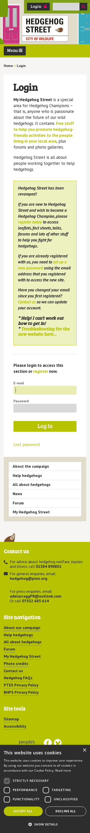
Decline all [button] (66, 811)
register (40, 371)
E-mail (19, 383)
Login (36, 6)
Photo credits (16, 663)
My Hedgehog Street (31, 511)
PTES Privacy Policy (21, 684)
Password (21, 401)
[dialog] (45, 789)
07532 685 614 (35, 600)
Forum (18, 502)
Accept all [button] (23, 811)
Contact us (27, 302)
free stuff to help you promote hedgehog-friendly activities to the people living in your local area (44, 132)
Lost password (27, 444)
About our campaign (22, 627)
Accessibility (15, 726)
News (17, 493)
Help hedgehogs (27, 475)
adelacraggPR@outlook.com (36, 596)
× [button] (84, 750)
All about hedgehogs (31, 484)
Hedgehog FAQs (18, 677)
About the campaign (31, 466)
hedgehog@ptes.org (28, 578)
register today (30, 222)
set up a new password (42, 265)
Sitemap (11, 718)
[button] (45, 824)
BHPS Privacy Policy (21, 692)
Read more (63, 770)
